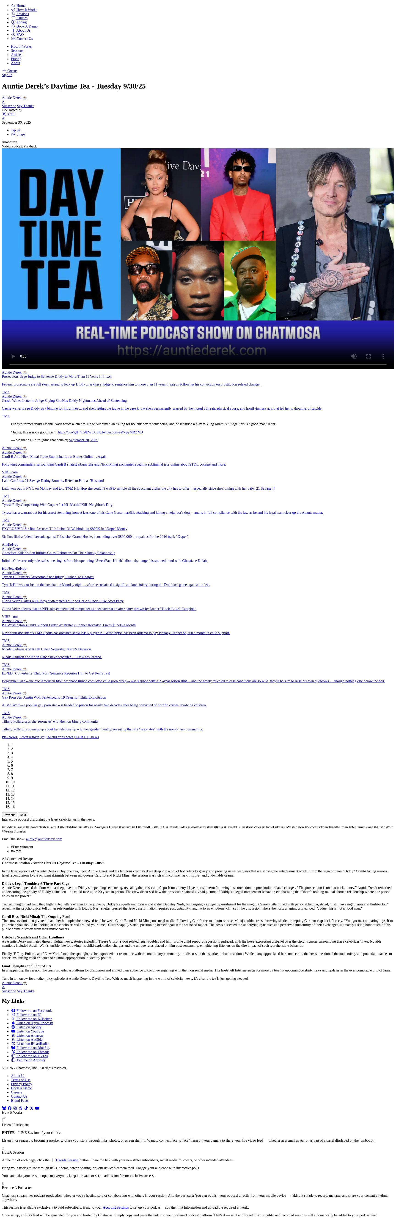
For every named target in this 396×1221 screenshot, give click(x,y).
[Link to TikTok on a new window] (26, 1108)
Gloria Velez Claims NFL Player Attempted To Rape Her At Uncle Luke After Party (63, 601)
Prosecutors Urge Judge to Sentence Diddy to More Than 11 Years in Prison (57, 376)
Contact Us (19, 1096)
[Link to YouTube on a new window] (37, 1108)
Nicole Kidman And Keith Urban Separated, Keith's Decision (46, 649)
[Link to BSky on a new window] (4, 1108)
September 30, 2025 (83, 440)
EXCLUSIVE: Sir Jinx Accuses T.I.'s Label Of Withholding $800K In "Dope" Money (64, 529)
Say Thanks (25, 106)
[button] (18, 6)
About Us (18, 1076)
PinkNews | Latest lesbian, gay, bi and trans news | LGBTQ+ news (50, 737)
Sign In (7, 75)
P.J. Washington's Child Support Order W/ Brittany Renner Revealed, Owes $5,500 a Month (69, 625)
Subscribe (9, 106)
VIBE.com (10, 472)
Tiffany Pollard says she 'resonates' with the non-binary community (50, 721)
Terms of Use (20, 1080)
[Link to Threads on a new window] (20, 1108)
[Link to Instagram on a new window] (15, 1108)
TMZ (6, 392)
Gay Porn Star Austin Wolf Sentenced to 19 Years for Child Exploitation (54, 697)
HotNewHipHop (14, 568)
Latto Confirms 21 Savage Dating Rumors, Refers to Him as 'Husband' (53, 481)
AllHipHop (10, 544)
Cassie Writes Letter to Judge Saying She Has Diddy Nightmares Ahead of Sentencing (64, 400)
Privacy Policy (21, 1084)
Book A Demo (21, 1088)
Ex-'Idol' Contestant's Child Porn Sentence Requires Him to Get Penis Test (56, 673)
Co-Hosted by (12, 110)
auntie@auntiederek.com (44, 839)
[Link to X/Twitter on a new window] (31, 1108)
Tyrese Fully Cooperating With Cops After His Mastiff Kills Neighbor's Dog (57, 505)
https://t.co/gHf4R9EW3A (77, 432)
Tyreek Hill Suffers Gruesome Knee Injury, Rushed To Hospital (48, 577)
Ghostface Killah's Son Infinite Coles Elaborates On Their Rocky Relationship (58, 553)
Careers (16, 1092)
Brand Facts (19, 1100)
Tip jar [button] (15, 130)
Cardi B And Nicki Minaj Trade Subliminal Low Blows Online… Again (54, 456)
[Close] (4, 1117)
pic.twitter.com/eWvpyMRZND (120, 432)
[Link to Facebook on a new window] (9, 1108)
